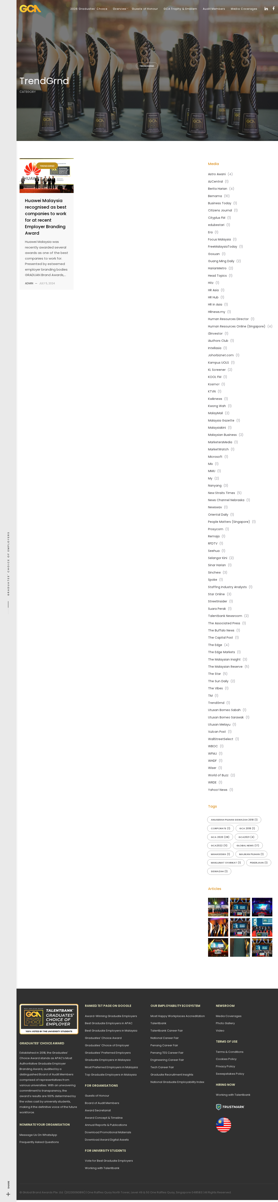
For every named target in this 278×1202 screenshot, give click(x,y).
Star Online (216, 594)
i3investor (215, 333)
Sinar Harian (217, 565)
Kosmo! (213, 384)
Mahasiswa (220, 854)
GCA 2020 (220, 837)
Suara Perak (217, 609)
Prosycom (215, 529)
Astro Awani (217, 174)
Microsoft (215, 457)
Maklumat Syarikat (226, 862)
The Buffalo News (221, 630)
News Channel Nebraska (226, 500)
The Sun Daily (218, 681)
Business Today (219, 203)
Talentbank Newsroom (225, 616)
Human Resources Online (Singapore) (236, 326)
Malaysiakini (217, 427)
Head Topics (217, 275)
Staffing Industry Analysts (227, 587)
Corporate (220, 828)
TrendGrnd (146, 66)
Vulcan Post (217, 731)
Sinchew (214, 572)
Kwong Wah (217, 406)
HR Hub (213, 297)
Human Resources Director (228, 319)
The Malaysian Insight (224, 659)
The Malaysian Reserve (225, 666)
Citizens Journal (220, 210)
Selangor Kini (217, 558)
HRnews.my (216, 312)
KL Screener (217, 370)
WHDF (212, 761)
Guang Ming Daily (221, 261)
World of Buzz (218, 775)
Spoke (212, 579)
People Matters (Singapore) (229, 522)
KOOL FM (214, 377)
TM (210, 695)
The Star (214, 674)
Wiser (212, 768)
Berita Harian (217, 188)
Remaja (214, 536)
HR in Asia (215, 304)
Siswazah (219, 871)
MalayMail (215, 413)
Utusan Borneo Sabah (224, 710)
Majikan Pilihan (251, 854)
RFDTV (212, 543)
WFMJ (212, 753)
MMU (211, 471)
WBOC (213, 746)
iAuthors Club (218, 341)
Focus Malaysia (219, 239)
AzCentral (215, 181)
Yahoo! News (217, 790)
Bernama (215, 196)
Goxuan (214, 254)
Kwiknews (215, 399)
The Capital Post (220, 637)
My (210, 478)
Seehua (214, 551)
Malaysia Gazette (221, 420)
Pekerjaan (259, 862)
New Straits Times (221, 493)
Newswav (215, 507)
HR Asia (213, 290)
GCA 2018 (247, 828)
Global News (248, 845)
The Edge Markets (221, 652)
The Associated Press (224, 623)
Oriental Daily (218, 514)
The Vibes (215, 688)
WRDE (212, 782)
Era (210, 232)
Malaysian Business (222, 435)
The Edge (215, 645)
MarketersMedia (220, 442)
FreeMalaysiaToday (222, 246)
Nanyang (215, 485)
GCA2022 (219, 845)
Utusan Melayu (219, 724)
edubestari (216, 225)
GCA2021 (246, 837)
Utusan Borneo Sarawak (226, 717)
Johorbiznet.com (221, 355)
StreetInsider (217, 601)
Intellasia (214, 348)
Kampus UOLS (218, 362)
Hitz (210, 283)
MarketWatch (218, 449)
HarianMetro (217, 268)
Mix (210, 464)
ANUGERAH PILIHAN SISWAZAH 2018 (234, 819)
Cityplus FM (216, 218)
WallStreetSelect (220, 739)
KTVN (212, 391)
